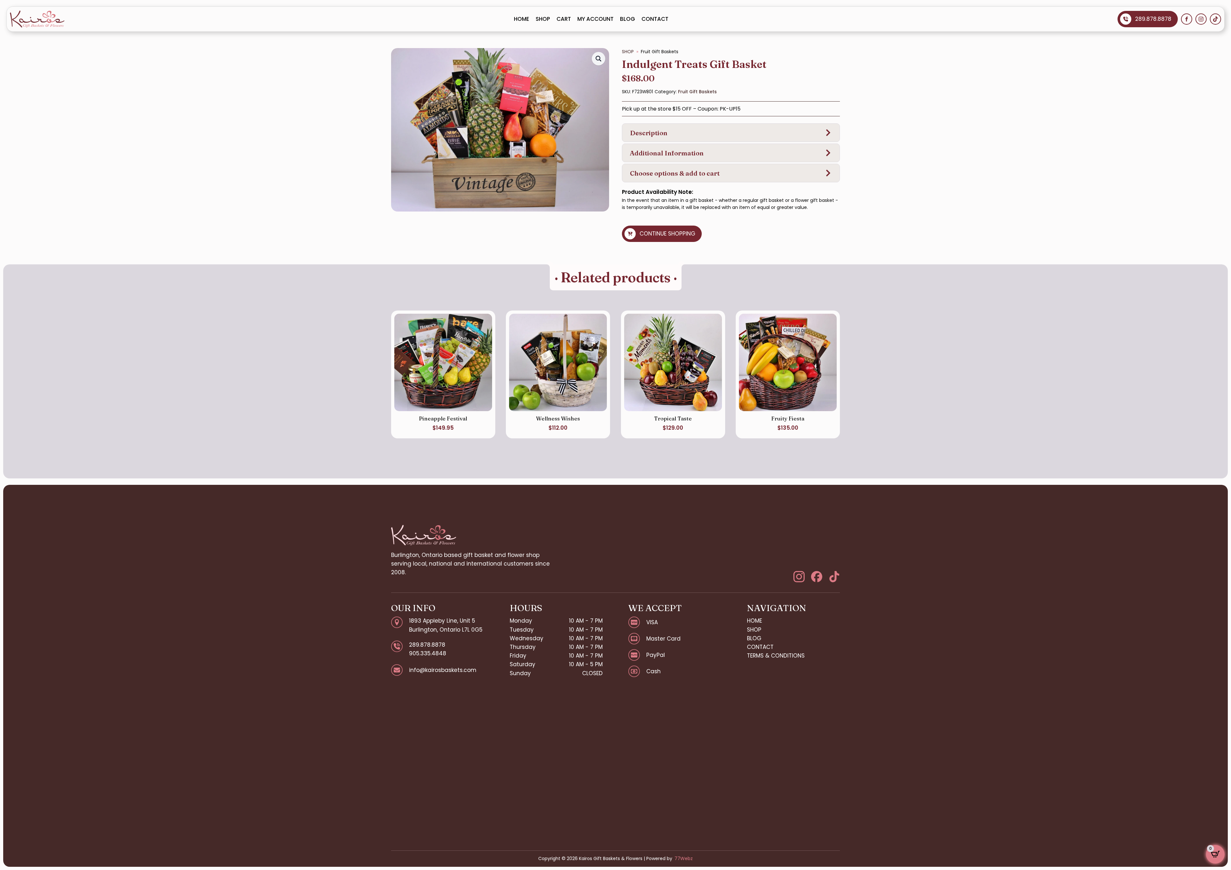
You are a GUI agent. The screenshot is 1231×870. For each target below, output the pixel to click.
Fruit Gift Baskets (697, 92)
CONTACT (654, 19)
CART (564, 19)
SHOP (543, 19)
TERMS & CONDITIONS (776, 655)
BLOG (627, 19)
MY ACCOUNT (595, 19)
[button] (598, 58)
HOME (521, 19)
